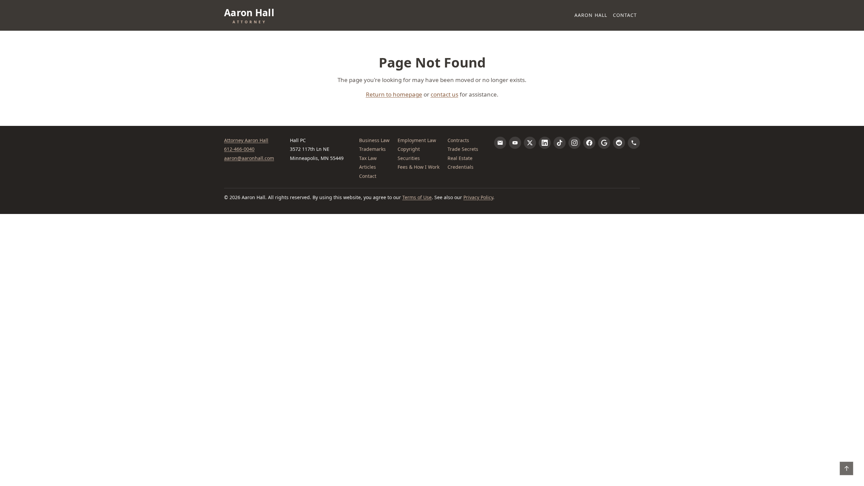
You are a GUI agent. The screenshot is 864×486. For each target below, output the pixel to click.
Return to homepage (394, 94)
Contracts (458, 140)
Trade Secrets (463, 149)
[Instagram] (574, 143)
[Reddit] (619, 143)
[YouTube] (515, 143)
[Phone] (634, 143)
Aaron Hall (590, 15)
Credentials (461, 167)
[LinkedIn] (545, 143)
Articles (367, 167)
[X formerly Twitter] (530, 143)
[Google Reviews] (604, 143)
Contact (625, 15)
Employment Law (417, 140)
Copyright (409, 149)
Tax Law (368, 158)
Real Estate (460, 158)
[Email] (500, 143)
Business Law (374, 140)
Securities (409, 158)
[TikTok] (560, 143)
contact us (444, 94)
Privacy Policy (478, 197)
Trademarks (372, 149)
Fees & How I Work (418, 167)
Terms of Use (417, 197)
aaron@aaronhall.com (249, 158)
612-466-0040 (239, 149)
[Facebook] (589, 143)
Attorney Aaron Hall (246, 140)
